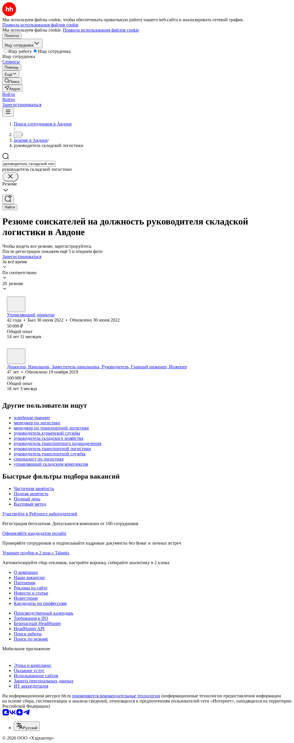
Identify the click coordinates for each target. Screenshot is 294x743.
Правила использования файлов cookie (101, 30)
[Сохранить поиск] (8, 199)
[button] (8, 94)
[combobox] (28, 164)
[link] (12, 81)
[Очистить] (10, 176)
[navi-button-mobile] (8, 112)
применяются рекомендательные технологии (116, 695)
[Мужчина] (16, 304)
